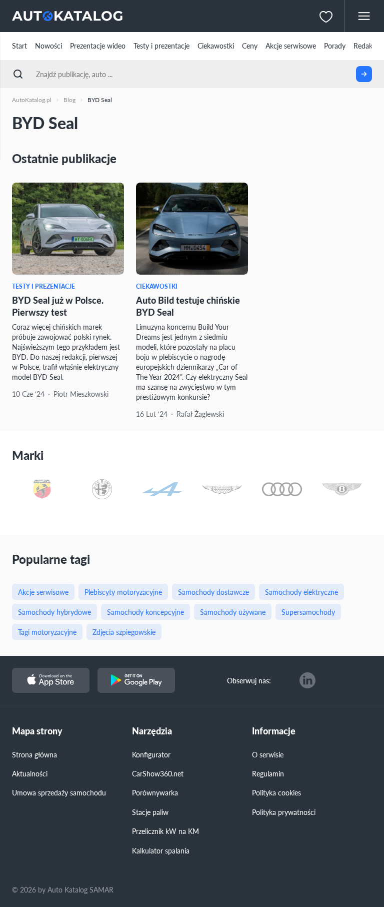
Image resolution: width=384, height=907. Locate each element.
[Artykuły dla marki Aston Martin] (222, 490)
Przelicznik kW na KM (165, 831)
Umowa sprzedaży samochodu (59, 792)
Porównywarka (155, 792)
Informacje (274, 731)
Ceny (250, 46)
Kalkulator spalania (161, 850)
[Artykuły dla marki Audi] (282, 490)
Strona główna (34, 754)
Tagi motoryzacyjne (47, 632)
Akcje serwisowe (291, 46)
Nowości (48, 46)
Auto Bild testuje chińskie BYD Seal (188, 306)
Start (19, 46)
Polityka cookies (276, 792)
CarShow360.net (158, 773)
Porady (335, 46)
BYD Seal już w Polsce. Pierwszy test (58, 306)
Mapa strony (37, 731)
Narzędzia (152, 731)
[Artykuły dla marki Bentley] (342, 490)
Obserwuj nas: (249, 680)
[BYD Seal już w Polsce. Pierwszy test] (68, 229)
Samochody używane (233, 612)
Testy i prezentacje (162, 46)
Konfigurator (151, 754)
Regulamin (268, 773)
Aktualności (30, 773)
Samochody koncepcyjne (145, 612)
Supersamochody (308, 612)
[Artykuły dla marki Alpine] (162, 490)
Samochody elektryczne (301, 592)
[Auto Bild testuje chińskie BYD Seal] (192, 229)
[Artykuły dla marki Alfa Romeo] (102, 490)
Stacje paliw (150, 812)
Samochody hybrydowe (54, 612)
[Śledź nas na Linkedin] (308, 680)
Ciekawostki (216, 46)
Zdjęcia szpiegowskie (124, 632)
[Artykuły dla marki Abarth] (42, 490)
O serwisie (268, 754)
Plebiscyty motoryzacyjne (123, 592)
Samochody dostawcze (213, 592)
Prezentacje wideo (98, 46)
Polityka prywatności (284, 812)
